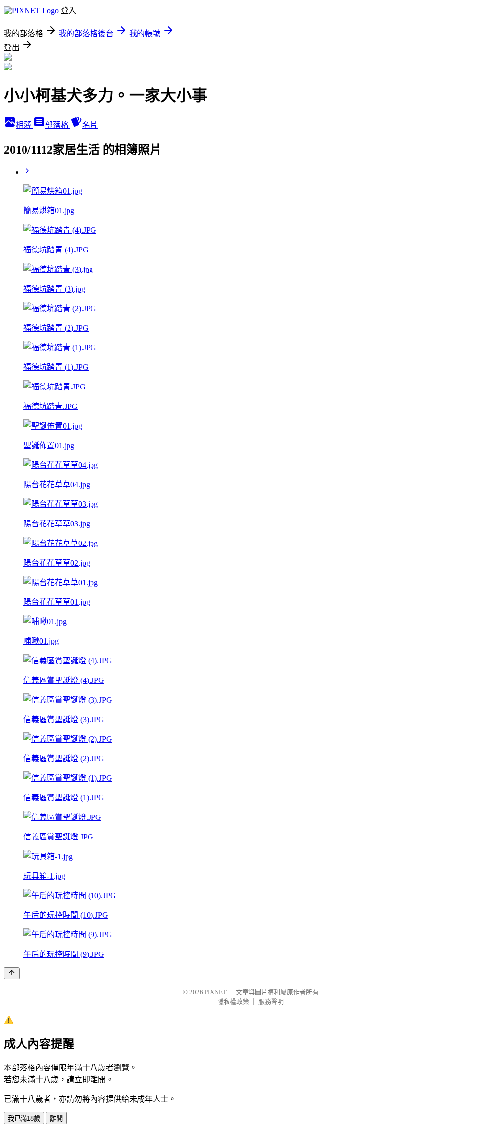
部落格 (57, 125)
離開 (56, 1118)
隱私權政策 (233, 1001)
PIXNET (216, 992)
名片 (90, 125)
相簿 (24, 125)
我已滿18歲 (24, 1118)
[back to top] (12, 973)
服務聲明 (271, 1001)
